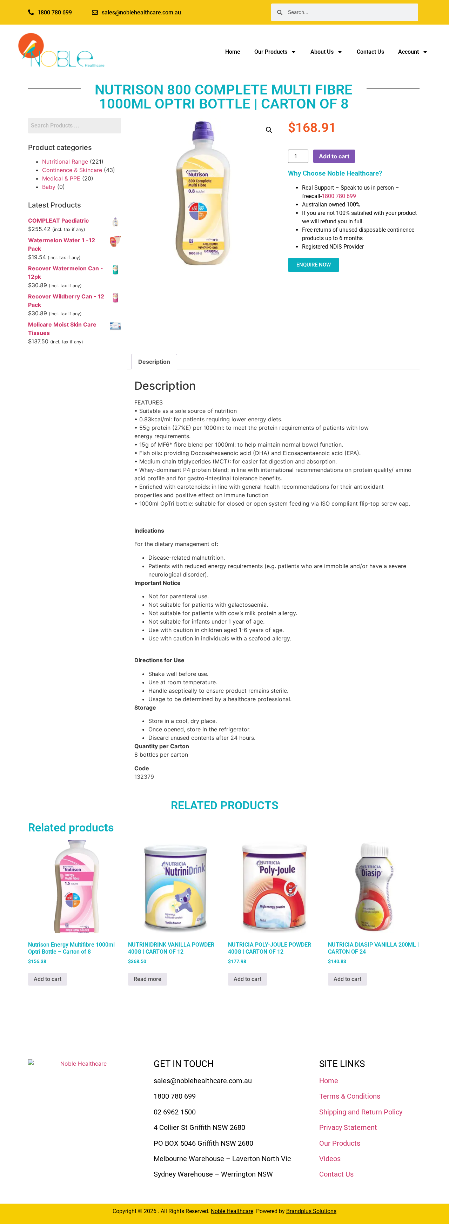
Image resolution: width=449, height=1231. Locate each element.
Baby (48, 186)
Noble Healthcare (232, 1211)
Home (232, 51)
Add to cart (334, 156)
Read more (147, 979)
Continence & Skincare (72, 169)
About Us (322, 51)
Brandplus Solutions (311, 1211)
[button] (269, 130)
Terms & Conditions (349, 1096)
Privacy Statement (348, 1127)
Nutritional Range (65, 161)
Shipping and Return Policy (360, 1112)
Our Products (270, 51)
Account (408, 51)
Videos (330, 1158)
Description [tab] (154, 361)
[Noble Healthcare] (80, 1086)
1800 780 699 (339, 196)
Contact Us (370, 51)
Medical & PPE (61, 178)
